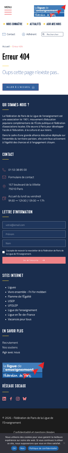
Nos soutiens (10, 347)
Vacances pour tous (19, 319)
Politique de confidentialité (43, 448)
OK (14, 448)
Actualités (35, 24)
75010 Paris (15, 189)
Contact (11, 34)
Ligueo (12, 287)
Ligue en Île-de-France (21, 314)
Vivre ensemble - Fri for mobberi (27, 292)
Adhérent (31, 34)
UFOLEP (13, 305)
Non (22, 448)
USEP (11, 301)
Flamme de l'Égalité (19, 296)
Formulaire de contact (21, 177)
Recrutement (10, 342)
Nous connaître (14, 24)
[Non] (64, 443)
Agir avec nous (53, 24)
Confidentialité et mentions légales (34, 432)
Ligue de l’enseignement (22, 310)
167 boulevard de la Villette (24, 184)
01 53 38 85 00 (17, 170)
